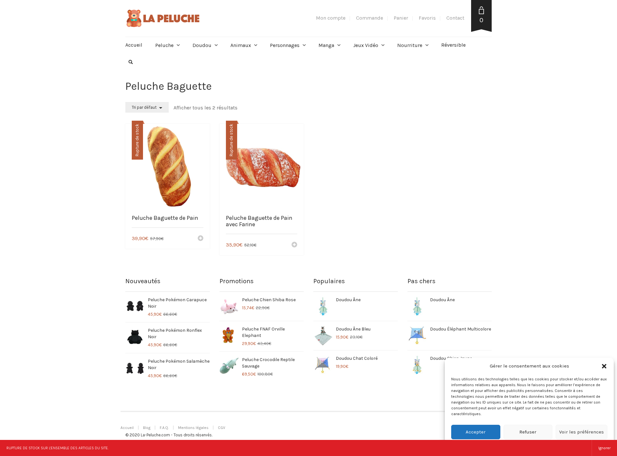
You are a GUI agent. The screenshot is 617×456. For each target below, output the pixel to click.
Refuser (527, 432)
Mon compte (330, 18)
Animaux (240, 45)
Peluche (164, 45)
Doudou (201, 45)
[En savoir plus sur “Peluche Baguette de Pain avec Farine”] (294, 245)
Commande (369, 18)
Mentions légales (193, 427)
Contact (455, 18)
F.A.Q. (164, 427)
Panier (401, 18)
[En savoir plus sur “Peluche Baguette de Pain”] (200, 239)
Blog (146, 427)
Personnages (285, 45)
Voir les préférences (581, 432)
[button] (604, 366)
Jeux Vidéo (365, 45)
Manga (326, 45)
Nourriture (409, 45)
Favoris (427, 18)
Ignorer (604, 448)
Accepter (476, 432)
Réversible (453, 45)
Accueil (133, 45)
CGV (221, 427)
